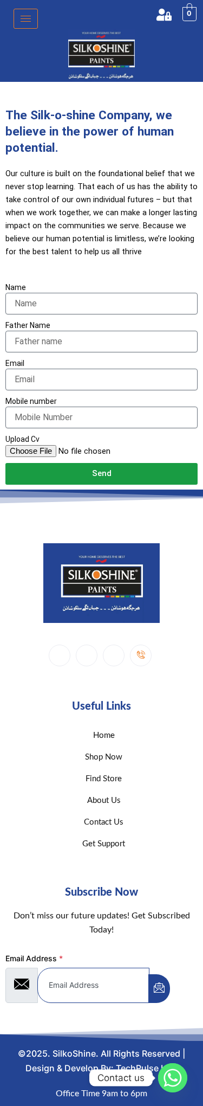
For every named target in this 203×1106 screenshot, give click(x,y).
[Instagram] (114, 655)
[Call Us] (141, 655)
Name (15, 287)
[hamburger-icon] (26, 19)
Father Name (27, 325)
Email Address (34, 958)
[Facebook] (59, 655)
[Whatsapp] (172, 1077)
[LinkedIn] (86, 655)
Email (14, 363)
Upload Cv (22, 439)
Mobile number (31, 401)
